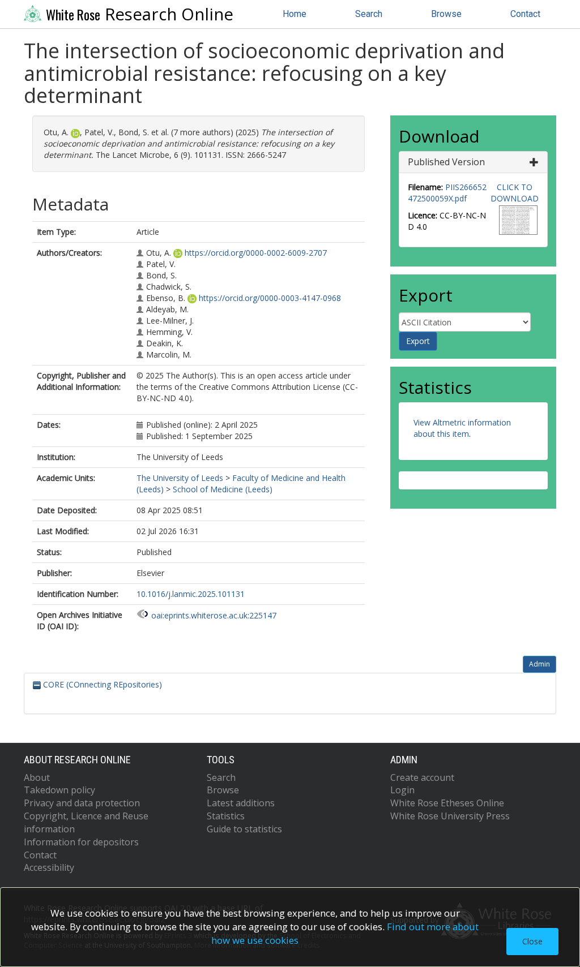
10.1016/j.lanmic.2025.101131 (191, 593)
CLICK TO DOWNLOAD (515, 193)
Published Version (446, 162)
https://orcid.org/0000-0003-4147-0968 (270, 298)
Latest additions (241, 803)
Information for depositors (81, 842)
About (37, 777)
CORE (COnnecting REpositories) (101, 684)
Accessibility (49, 867)
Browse (446, 13)
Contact (525, 13)
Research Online (139, 14)
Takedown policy (59, 790)
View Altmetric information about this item (462, 428)
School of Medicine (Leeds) (222, 489)
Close (532, 941)
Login (402, 790)
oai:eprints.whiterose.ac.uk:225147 (213, 615)
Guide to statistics (244, 829)
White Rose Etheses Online (447, 803)
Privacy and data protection (82, 803)
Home (294, 13)
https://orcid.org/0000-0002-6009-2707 (256, 252)
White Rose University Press (450, 816)
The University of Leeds (180, 477)
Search (368, 13)
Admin (539, 664)
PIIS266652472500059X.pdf (447, 193)
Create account (422, 777)
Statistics (226, 816)
